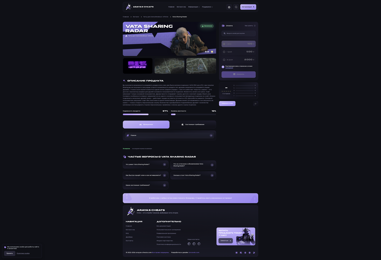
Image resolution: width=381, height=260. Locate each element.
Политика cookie (23, 253)
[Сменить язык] (229, 7)
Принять (10, 253)
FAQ (127, 233)
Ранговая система (164, 237)
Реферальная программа (166, 233)
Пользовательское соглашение (169, 229)
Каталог (136, 16)
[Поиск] (236, 7)
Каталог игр (181, 7)
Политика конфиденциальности (169, 244)
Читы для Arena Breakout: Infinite (155, 16)
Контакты (129, 240)
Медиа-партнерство (165, 240)
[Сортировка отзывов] (255, 103)
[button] (169, 135)
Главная (171, 7)
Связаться (224, 240)
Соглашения (229, 67)
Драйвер (129, 237)
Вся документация (164, 226)
